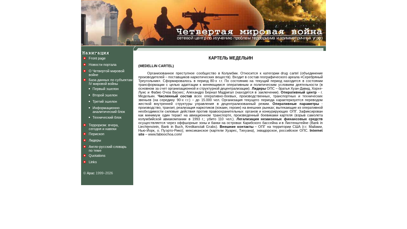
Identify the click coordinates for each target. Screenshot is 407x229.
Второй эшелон (105, 95)
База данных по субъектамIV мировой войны (111, 82)
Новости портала (102, 64)
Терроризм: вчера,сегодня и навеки (104, 127)
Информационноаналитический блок (109, 110)
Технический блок (107, 117)
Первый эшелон (106, 89)
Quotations (97, 155)
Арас (91, 173)
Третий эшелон (105, 101)
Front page (97, 58)
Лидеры (95, 140)
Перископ (96, 134)
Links (93, 162)
